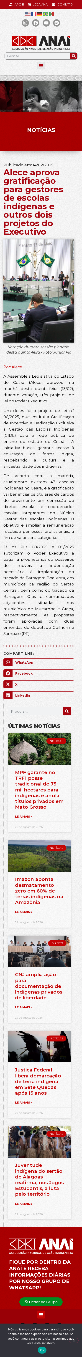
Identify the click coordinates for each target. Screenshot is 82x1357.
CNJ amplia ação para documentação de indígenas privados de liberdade (38, 986)
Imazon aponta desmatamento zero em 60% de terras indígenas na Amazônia (39, 890)
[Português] (46, 14)
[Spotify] (56, 23)
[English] (28, 14)
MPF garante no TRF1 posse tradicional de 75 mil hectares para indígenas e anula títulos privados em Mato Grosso (39, 789)
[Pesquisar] (73, 56)
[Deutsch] (40, 14)
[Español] (52, 14)
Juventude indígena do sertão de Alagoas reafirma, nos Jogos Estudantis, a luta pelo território (39, 1179)
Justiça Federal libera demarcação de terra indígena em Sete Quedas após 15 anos (38, 1081)
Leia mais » (23, 816)
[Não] (74, 1340)
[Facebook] (35, 23)
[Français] (34, 14)
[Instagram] (25, 23)
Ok (42, 1350)
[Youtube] (46, 23)
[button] (41, 65)
